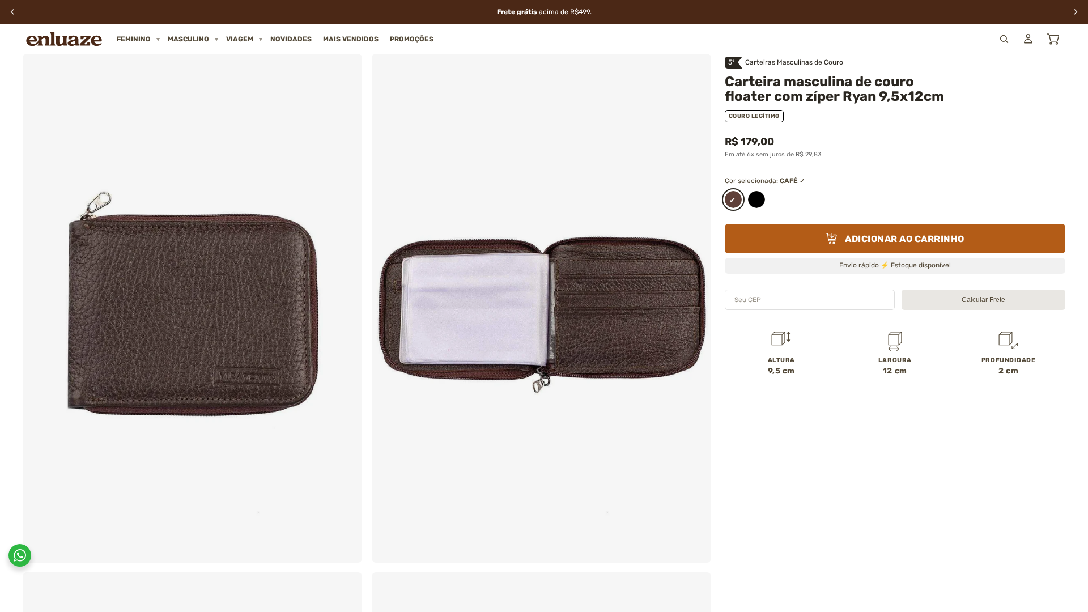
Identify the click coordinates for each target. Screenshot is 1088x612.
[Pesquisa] (1004, 39)
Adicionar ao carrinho (904, 238)
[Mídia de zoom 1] (192, 308)
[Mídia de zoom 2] (541, 308)
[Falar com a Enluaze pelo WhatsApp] (19, 555)
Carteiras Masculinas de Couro (794, 62)
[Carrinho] (1052, 39)
